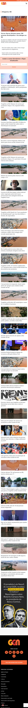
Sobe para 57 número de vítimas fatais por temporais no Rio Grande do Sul (13, 540)
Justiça (2, 691)
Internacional (4, 688)
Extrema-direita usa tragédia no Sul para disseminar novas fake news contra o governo (13, 404)
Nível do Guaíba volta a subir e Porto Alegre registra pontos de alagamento (13, 48)
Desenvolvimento (5, 681)
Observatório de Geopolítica (8, 700)
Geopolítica (3, 686)
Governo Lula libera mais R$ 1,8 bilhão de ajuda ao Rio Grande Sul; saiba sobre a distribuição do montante (13, 123)
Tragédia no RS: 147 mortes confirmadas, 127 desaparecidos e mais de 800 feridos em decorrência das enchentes (14, 267)
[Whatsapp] (21, 652)
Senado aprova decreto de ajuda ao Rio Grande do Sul (12, 336)
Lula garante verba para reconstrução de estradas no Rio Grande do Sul (13, 456)
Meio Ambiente (4, 696)
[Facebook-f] (14, 652)
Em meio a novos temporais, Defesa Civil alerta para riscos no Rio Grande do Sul (13, 141)
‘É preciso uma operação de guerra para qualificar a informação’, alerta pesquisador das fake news (14, 87)
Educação (3, 684)
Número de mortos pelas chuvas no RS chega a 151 (12, 176)
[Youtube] (10, 652)
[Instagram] (17, 652)
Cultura (3, 679)
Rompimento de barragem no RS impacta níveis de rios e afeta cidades (13, 556)
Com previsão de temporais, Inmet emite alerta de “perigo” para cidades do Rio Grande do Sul (13, 285)
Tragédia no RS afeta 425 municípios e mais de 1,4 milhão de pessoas (14, 303)
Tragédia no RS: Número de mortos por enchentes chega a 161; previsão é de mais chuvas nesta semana (13, 158)
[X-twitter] (6, 652)
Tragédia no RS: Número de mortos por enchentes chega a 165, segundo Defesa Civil (12, 105)
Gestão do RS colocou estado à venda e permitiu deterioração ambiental (12, 386)
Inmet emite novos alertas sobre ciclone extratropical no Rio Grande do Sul (12, 53)
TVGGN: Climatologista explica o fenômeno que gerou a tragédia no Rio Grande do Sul (14, 490)
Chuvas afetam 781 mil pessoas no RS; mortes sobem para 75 (12, 473)
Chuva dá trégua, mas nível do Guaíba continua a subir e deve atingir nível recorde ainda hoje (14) (12, 232)
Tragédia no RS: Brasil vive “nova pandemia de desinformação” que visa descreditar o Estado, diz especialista (14, 214)
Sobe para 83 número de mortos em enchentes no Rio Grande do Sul (11, 421)
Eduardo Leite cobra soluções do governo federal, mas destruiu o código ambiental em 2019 (13, 439)
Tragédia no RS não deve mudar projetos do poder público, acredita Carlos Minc (14, 320)
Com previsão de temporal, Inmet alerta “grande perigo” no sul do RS (13, 370)
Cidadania (3, 674)
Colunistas (3, 676)
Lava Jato (3, 693)
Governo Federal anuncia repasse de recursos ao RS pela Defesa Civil (11, 353)
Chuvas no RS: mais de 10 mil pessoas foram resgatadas (12, 506)
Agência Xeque (4, 672)
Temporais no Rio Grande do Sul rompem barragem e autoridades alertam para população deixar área (13, 574)
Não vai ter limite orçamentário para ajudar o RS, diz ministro (14, 523)
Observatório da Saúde (6, 698)
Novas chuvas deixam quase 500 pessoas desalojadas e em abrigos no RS (14, 35)
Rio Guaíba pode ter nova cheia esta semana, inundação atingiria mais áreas (13, 250)
